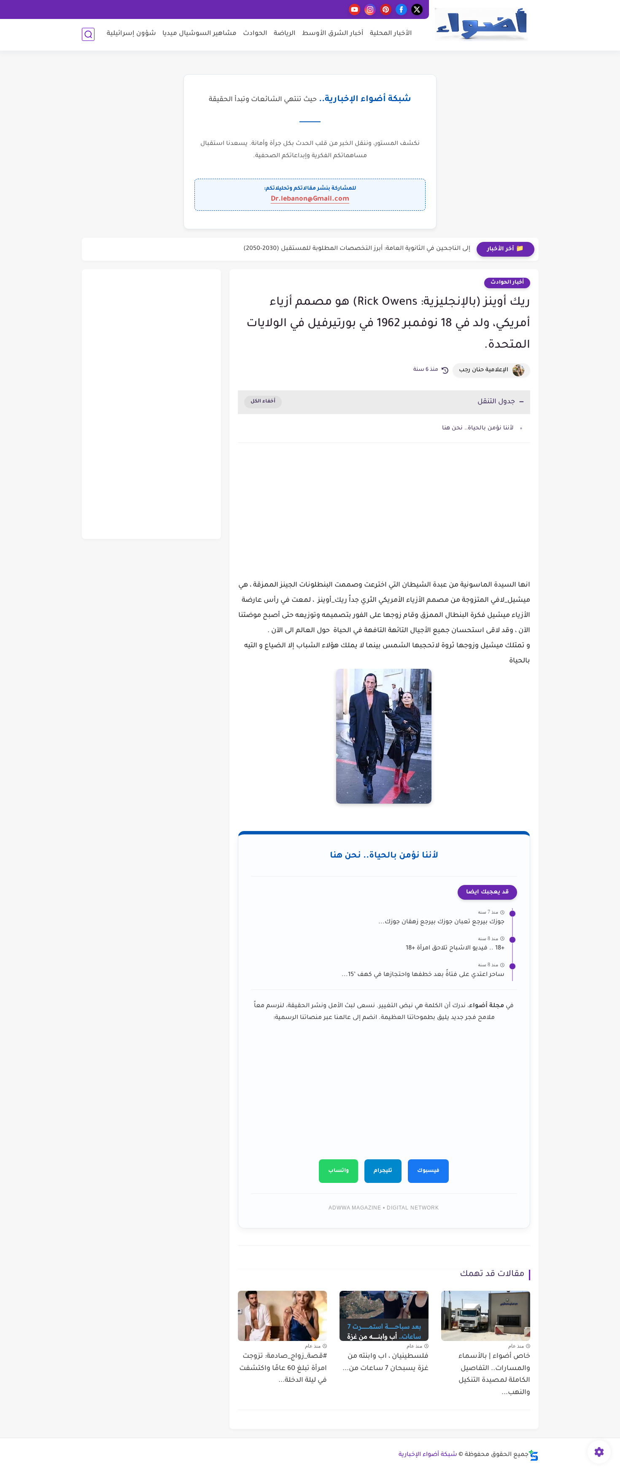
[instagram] (370, 9)
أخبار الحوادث (507, 283)
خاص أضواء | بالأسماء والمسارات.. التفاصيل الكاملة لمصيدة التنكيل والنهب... (494, 1375)
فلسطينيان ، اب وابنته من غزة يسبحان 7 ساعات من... (385, 1363)
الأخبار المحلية (391, 34)
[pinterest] (385, 9)
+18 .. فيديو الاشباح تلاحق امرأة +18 (455, 948)
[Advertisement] (384, 521)
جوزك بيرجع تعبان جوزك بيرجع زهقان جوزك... (441, 922)
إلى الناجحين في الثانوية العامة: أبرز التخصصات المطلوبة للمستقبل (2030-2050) (356, 249)
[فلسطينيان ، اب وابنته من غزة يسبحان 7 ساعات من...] (384, 1316)
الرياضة (285, 34)
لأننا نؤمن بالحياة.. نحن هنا (478, 428)
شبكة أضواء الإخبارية (428, 1455)
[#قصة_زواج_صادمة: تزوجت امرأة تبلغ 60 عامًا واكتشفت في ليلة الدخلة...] (282, 1316)
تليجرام (383, 1171)
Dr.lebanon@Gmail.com (310, 199)
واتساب (338, 1171)
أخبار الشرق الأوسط (333, 34)
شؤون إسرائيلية (131, 34)
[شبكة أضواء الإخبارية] (481, 24)
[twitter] (417, 9)
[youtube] (354, 9)
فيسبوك (428, 1171)
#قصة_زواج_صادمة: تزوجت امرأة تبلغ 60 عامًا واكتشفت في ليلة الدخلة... (283, 1369)
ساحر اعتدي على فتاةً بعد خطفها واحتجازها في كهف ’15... (423, 975)
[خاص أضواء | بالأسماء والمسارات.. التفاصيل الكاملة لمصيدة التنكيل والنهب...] (485, 1316)
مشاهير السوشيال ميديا (199, 34)
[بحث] (88, 34)
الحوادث (255, 34)
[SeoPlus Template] (533, 1455)
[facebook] (401, 9)
